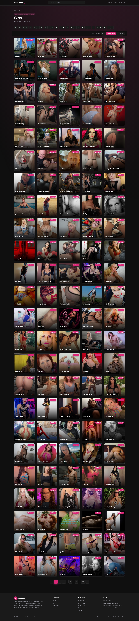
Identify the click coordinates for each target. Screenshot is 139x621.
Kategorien (121, 2)
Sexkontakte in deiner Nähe (110, 608)
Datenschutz (81, 603)
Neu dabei (120, 33)
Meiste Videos (111, 33)
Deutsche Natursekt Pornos (110, 603)
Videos (110, 2)
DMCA (79, 608)
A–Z (103, 33)
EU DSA (79, 610)
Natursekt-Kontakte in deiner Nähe (112, 606)
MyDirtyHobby (109, 601)
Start (15, 10)
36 (83, 582)
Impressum (80, 600)
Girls (115, 2)
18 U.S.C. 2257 (81, 605)
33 (76, 582)
